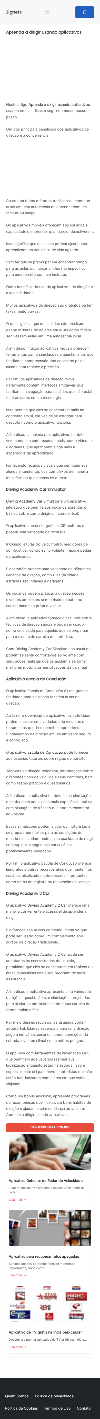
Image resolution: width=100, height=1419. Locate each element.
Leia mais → (17, 1199)
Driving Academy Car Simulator (33, 501)
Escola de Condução (45, 752)
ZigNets (14, 12)
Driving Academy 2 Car (47, 905)
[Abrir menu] (47, 12)
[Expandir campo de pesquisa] (84, 12)
